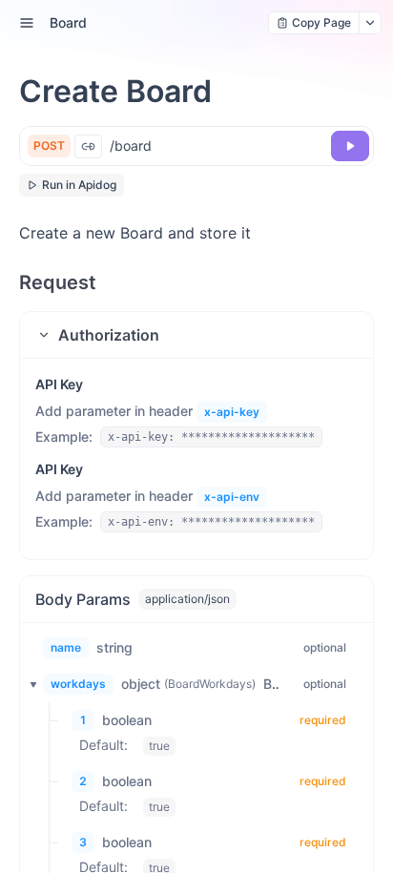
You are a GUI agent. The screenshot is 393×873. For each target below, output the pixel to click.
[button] (196, 335)
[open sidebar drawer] (26, 23)
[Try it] (350, 146)
